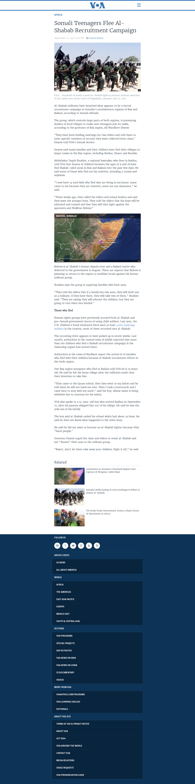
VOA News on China (66, 665)
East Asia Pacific (65, 599)
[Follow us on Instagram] (81, 546)
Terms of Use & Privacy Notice (72, 724)
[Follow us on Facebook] (57, 546)
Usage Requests (65, 768)
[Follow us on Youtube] (73, 546)
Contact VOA (63, 753)
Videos (60, 680)
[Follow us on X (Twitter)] (65, 546)
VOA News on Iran (66, 658)
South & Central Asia (68, 621)
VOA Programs (64, 636)
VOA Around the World (69, 746)
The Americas (63, 592)
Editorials (62, 709)
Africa (58, 15)
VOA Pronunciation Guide (70, 775)
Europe (60, 607)
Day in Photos (64, 651)
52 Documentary (65, 672)
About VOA (62, 731)
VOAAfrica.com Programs (70, 694)
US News (60, 563)
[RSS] (89, 546)
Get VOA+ (61, 738)
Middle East (63, 614)
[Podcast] (97, 546)
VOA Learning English (68, 702)
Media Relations (65, 760)
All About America (66, 570)
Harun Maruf (96, 38)
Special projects (65, 643)
